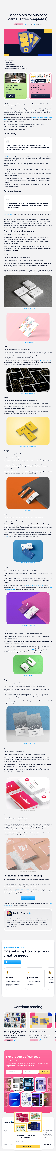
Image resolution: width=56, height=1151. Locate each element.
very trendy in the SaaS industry (34, 585)
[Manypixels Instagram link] (48, 1145)
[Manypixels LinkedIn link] (45, 1145)
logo (7, 536)
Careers (5, 1133)
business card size (20, 891)
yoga (51, 587)
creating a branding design (24, 889)
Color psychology (9, 214)
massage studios (11, 589)
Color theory (7, 157)
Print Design (18, 24)
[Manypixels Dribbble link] (51, 1145)
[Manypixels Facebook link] (42, 1145)
